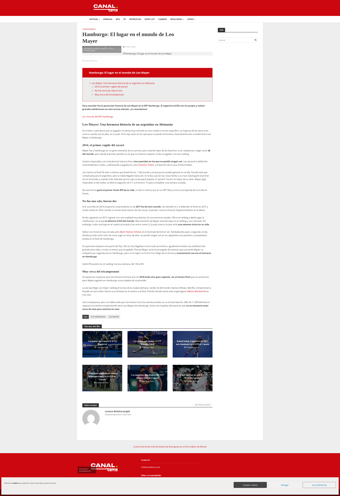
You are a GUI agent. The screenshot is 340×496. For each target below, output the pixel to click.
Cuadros (162, 19)
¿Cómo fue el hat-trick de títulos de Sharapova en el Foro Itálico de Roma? (170, 446)
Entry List (150, 19)
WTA (118, 19)
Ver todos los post (202, 405)
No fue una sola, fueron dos (108, 90)
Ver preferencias (319, 485)
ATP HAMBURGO (98, 316)
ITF (124, 19)
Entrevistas (135, 19)
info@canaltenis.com (150, 467)
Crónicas (107, 19)
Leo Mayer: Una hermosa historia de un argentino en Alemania (123, 83)
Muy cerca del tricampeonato (109, 94)
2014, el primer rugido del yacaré (111, 86)
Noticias (93, 19)
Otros (190, 19)
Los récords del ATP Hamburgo (97, 116)
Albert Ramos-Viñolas (130, 231)
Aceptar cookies (250, 485)
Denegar (285, 485)
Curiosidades (89, 29)
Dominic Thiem (146, 164)
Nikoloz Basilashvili (196, 291)
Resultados (176, 19)
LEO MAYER (114, 316)
